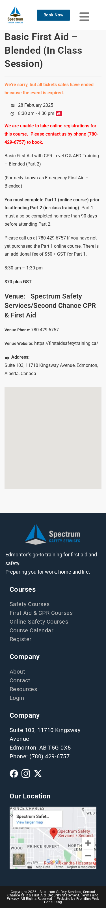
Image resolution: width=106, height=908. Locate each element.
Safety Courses (30, 604)
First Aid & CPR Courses (41, 612)
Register (21, 639)
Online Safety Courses (39, 621)
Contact (20, 680)
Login (17, 697)
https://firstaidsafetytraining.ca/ (66, 343)
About (17, 671)
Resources (23, 689)
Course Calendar (32, 630)
